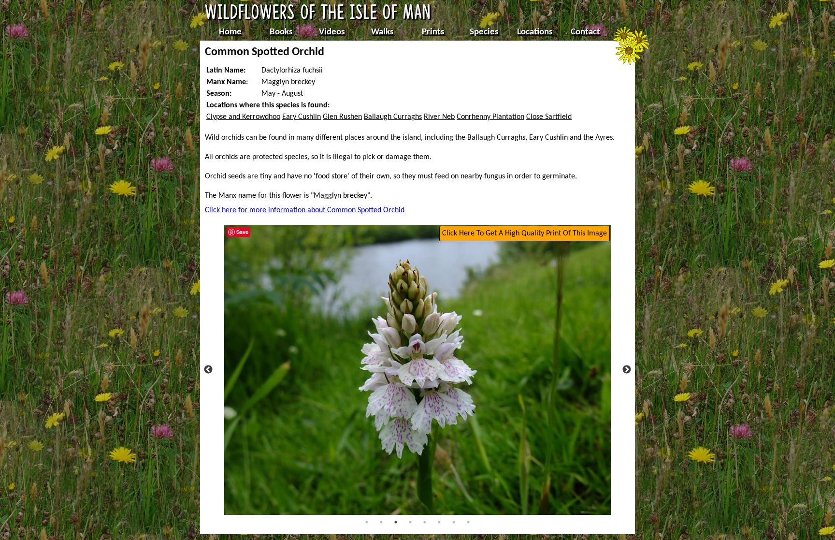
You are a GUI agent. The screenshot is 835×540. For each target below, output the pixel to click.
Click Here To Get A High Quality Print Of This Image (524, 233)
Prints (433, 32)
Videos (332, 32)
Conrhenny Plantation (490, 117)
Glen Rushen (342, 117)
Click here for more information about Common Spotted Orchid (304, 210)
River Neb (439, 117)
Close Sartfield (549, 117)
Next (627, 370)
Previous (208, 370)
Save (242, 231)
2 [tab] (381, 522)
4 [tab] (410, 522)
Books (281, 32)
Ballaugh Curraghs (393, 117)
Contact (585, 32)
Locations (535, 32)
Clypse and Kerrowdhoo (243, 117)
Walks (382, 32)
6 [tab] (439, 522)
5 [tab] (425, 522)
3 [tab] (396, 522)
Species (484, 32)
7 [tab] (454, 522)
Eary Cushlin (301, 117)
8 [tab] (468, 522)
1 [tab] (367, 522)
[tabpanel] (417, 370)
